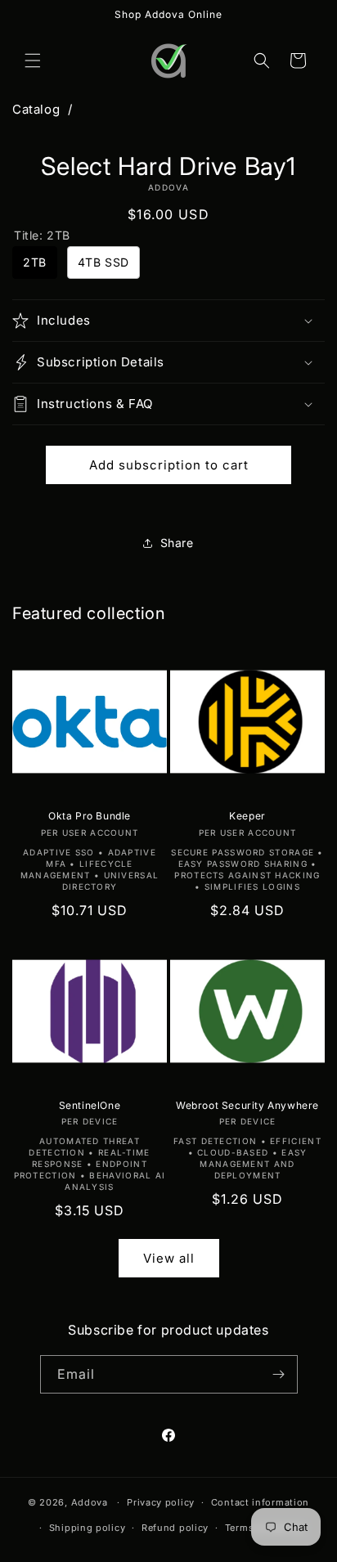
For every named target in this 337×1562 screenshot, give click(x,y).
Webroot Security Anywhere (247, 1105)
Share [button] (177, 543)
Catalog (36, 109)
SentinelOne (90, 1105)
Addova (89, 1502)
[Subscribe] (279, 1374)
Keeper (247, 816)
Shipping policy (87, 1527)
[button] (33, 61)
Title (42, 235)
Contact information (260, 1502)
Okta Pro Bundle (89, 816)
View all (169, 1258)
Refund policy (175, 1527)
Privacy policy (161, 1502)
